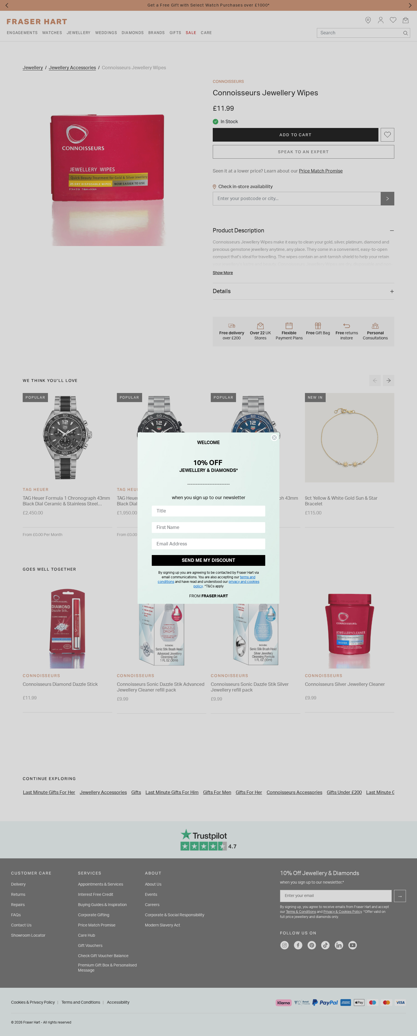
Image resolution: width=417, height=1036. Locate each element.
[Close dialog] (274, 437)
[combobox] (207, 511)
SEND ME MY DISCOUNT (208, 560)
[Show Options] (260, 511)
